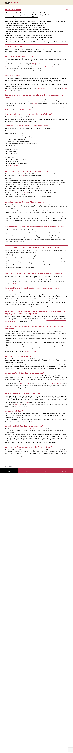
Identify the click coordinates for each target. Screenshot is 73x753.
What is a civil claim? (55, 28)
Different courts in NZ (10, 11)
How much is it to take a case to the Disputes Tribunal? (17, 14)
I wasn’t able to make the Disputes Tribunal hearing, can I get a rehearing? (22, 23)
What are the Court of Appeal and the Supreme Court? (39, 30)
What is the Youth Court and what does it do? (15, 28)
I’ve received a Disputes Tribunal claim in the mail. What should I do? (20, 18)
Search (65, 3)
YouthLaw (14, 3)
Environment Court (27, 51)
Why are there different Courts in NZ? (25, 11)
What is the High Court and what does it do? (15, 30)
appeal (17, 210)
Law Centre (64, 352)
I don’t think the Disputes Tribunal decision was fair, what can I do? (20, 21)
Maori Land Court (57, 49)
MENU (68, 2)
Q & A (27, 352)
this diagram (18, 53)
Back (67, 8)
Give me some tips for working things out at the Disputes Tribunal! (20, 19)
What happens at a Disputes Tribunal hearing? (40, 16)
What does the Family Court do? (51, 26)
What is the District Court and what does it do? (38, 28)
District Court (27, 317)
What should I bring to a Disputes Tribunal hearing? (16, 16)
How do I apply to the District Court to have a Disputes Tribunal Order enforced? (23, 26)
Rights (9, 352)
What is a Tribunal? (40, 11)
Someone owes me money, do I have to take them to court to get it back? (22, 12)
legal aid (21, 211)
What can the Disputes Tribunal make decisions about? (44, 14)
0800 (45, 352)
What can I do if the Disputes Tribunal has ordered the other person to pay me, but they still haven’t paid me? (30, 24)
